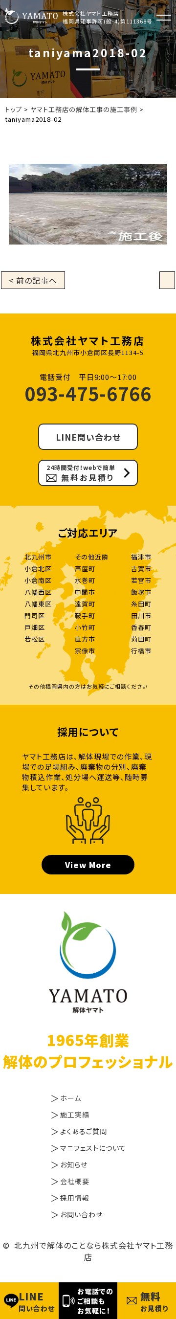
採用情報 (74, 1198)
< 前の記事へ (33, 280)
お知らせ (74, 1164)
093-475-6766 (88, 393)
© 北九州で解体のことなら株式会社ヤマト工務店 (88, 1251)
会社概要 (74, 1181)
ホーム (70, 1098)
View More (88, 865)
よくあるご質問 (83, 1131)
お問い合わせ (81, 1214)
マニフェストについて (93, 1148)
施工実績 (74, 1114)
